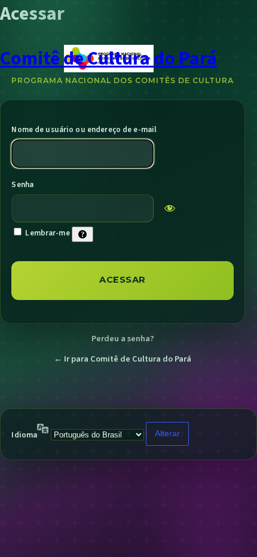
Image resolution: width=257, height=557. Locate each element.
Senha (22, 184)
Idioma (24, 435)
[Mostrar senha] (169, 208)
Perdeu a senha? (122, 338)
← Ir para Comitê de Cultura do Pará (122, 359)
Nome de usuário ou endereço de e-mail (84, 129)
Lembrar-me (47, 233)
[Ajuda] (82, 234)
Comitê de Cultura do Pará (108, 58)
